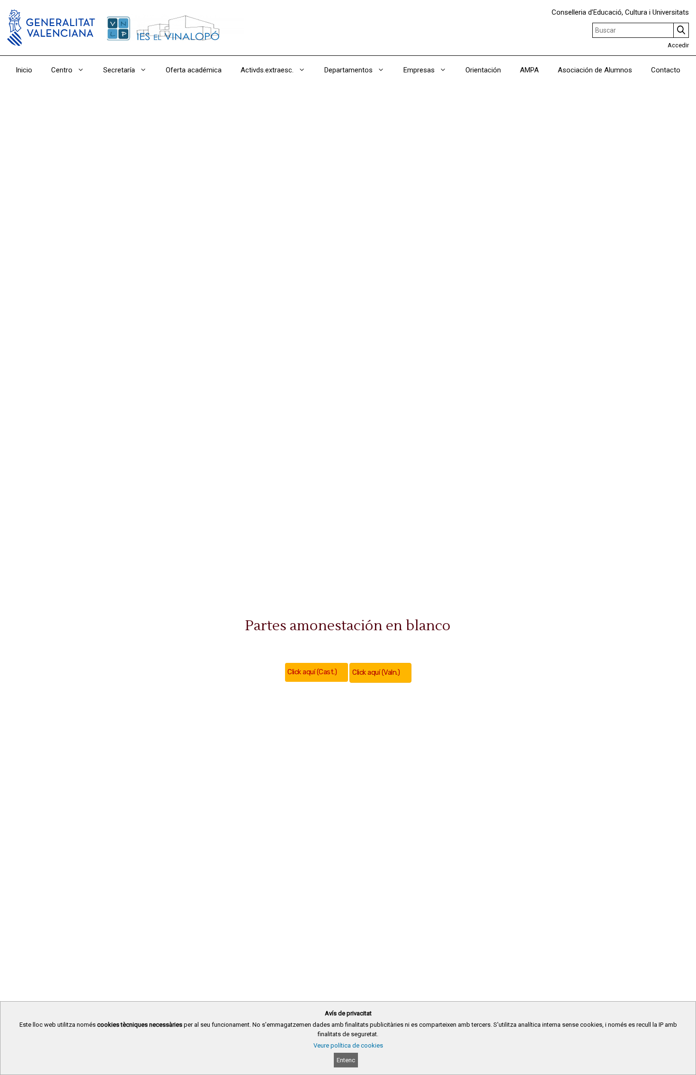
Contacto (665, 70)
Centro (61, 70)
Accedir (678, 45)
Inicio (24, 70)
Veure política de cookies (348, 1045)
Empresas (419, 70)
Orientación (483, 70)
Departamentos (348, 70)
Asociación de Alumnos (595, 70)
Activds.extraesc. (267, 70)
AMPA (529, 70)
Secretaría (119, 70)
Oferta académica (194, 70)
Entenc (346, 1060)
